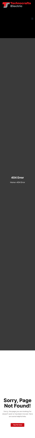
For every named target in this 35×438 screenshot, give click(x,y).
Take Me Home (17, 425)
